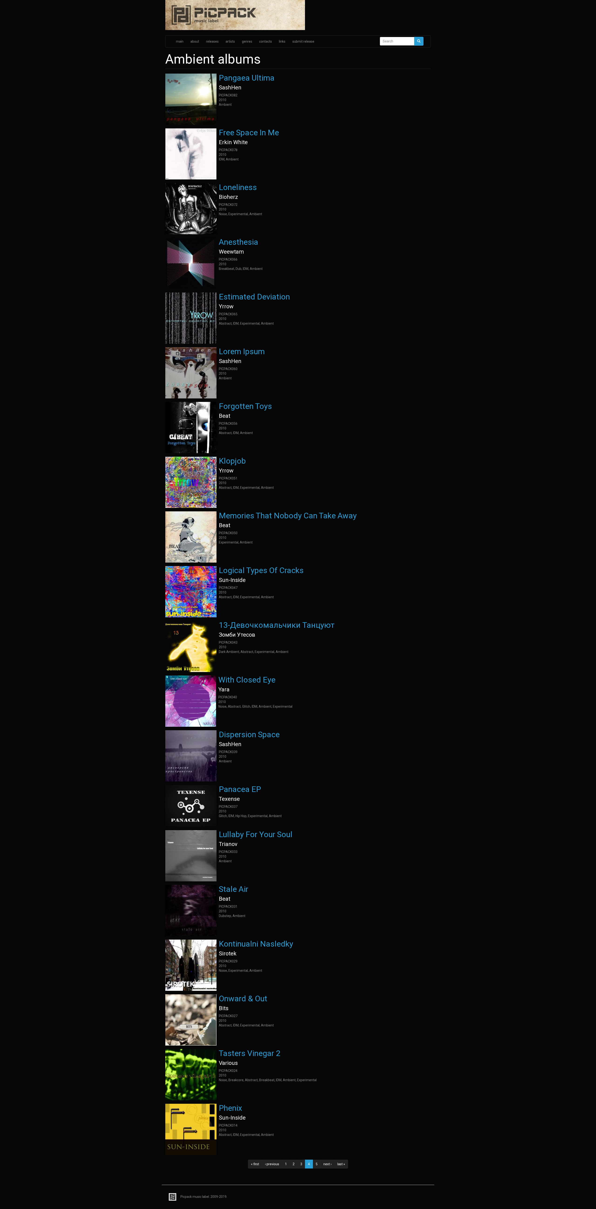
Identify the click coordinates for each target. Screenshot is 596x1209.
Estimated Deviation (254, 296)
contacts (265, 41)
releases (212, 41)
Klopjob (232, 460)
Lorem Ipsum (242, 351)
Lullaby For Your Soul (255, 834)
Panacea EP (240, 789)
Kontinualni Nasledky (256, 943)
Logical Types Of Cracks (261, 570)
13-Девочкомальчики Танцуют (277, 625)
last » (341, 1164)
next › (327, 1164)
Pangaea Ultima (246, 77)
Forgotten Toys (245, 406)
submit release (303, 41)
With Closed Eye (246, 679)
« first (255, 1164)
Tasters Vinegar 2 (249, 1053)
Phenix (230, 1108)
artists (230, 41)
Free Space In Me (249, 132)
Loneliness (238, 187)
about (194, 41)
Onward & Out (243, 998)
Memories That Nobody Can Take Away (288, 515)
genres (247, 41)
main (179, 41)
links (282, 41)
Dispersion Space (249, 734)
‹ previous (272, 1164)
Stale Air (233, 889)
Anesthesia (238, 242)
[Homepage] (298, 15)
